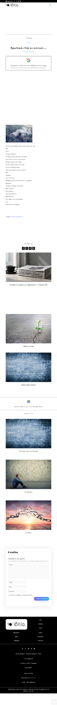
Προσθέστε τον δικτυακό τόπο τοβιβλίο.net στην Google (28, 65)
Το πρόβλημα (28, 492)
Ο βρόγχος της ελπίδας (28, 346)
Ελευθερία (28, 533)
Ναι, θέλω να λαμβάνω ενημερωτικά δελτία (20, 595)
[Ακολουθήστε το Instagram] (33, 248)
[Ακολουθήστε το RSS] (34, 649)
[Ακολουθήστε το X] (25, 649)
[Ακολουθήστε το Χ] (26, 248)
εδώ (46, 689)
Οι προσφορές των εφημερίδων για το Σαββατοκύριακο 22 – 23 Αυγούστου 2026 (28, 285)
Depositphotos (32, 677)
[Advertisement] (28, 22)
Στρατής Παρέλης (28, 52)
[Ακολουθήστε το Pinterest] (30, 248)
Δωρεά (40, 628)
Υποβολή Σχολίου (41, 598)
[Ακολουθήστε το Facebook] (23, 248)
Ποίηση (28, 42)
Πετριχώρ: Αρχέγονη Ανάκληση (28, 385)
